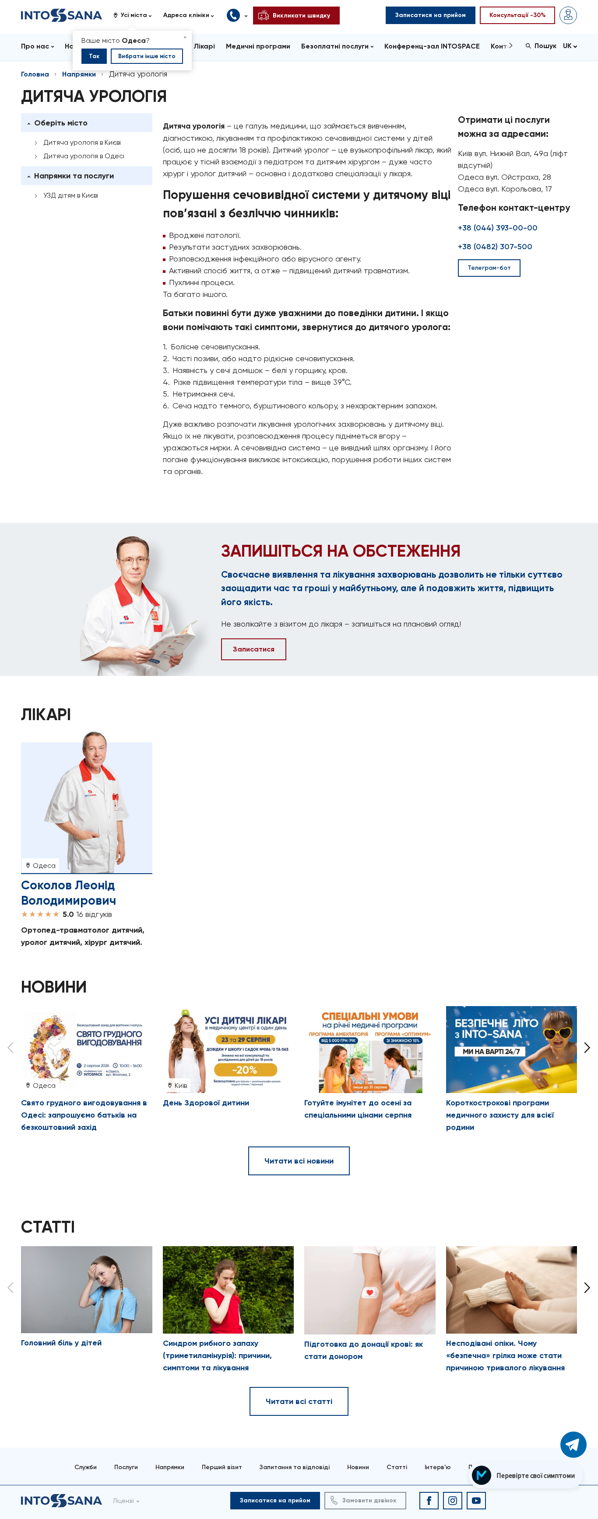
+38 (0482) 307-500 (495, 246)
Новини (358, 1467)
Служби (85, 1467)
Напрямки (79, 74)
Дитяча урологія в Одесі (83, 156)
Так (94, 56)
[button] (135, 15)
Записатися (253, 649)
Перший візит (222, 1467)
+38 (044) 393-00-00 (498, 228)
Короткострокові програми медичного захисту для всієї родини (500, 1115)
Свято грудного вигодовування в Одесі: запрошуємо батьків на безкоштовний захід (84, 1115)
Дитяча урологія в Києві (82, 142)
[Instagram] (452, 1500)
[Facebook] (429, 1500)
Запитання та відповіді (295, 1467)
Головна (35, 74)
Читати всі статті (299, 1401)
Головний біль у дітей (61, 1343)
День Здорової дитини (206, 1103)
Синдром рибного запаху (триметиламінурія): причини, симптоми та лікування (217, 1355)
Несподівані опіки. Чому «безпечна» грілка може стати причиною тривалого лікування (505, 1355)
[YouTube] (476, 1500)
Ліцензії (123, 1500)
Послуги (126, 1467)
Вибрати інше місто (147, 56)
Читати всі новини (299, 1161)
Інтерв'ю (438, 1467)
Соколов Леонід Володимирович (68, 893)
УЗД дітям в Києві (70, 195)
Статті (397, 1467)
